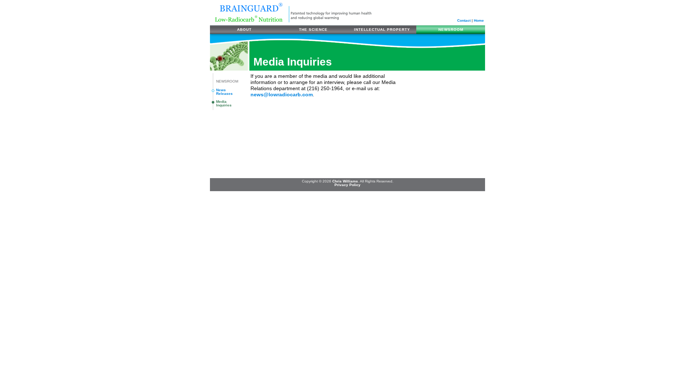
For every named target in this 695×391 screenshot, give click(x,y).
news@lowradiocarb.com (281, 94)
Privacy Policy (347, 185)
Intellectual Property (382, 29)
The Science (313, 29)
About (244, 29)
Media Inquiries (224, 103)
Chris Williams (345, 181)
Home (479, 20)
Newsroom (450, 29)
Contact (464, 20)
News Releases (224, 92)
